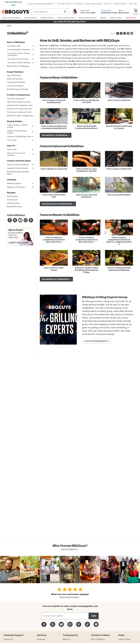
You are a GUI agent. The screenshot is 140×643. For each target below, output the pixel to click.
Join (93, 616)
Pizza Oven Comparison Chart (19, 112)
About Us (66, 639)
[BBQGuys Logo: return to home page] (16, 11)
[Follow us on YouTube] (61, 624)
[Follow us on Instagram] (70, 624)
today (16, 237)
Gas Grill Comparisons (16, 98)
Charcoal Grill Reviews (16, 82)
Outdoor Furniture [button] (46, 18)
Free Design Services (64, 4)
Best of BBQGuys (98, 639)
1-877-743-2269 (18, 242)
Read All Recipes (14, 207)
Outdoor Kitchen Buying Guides (17, 132)
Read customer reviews (69, 597)
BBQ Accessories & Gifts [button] (87, 18)
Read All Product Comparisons (20, 116)
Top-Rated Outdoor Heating (18, 62)
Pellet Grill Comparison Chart (19, 102)
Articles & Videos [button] (115, 18)
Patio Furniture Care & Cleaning (16, 154)
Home (9, 26)
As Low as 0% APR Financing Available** (41, 4)
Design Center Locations (93, 4)
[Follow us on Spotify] (96, 624)
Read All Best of (18, 66)
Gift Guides (12, 140)
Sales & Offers (124, 639)
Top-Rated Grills (13, 46)
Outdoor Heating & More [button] (66, 18)
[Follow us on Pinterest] (78, 624)
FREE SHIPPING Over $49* (13, 3)
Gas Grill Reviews (14, 75)
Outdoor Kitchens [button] (30, 18)
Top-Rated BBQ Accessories (18, 49)
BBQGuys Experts (14, 183)
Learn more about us (69, 549)
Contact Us (8, 639)
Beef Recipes (12, 196)
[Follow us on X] (52, 624)
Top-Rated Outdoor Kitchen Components (18, 54)
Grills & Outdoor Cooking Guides (17, 126)
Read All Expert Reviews (17, 89)
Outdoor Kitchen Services (17, 168)
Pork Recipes (12, 200)
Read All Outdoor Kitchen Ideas (18, 173)
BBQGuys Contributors (16, 187)
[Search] (64, 12)
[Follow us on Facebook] (43, 624)
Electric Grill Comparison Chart (19, 109)
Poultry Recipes (13, 203)
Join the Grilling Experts (96, 341)
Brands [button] (102, 18)
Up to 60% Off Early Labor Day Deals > (70, 21)
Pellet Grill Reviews (15, 79)
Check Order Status (119, 4)
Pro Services (78, 4)
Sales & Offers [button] (131, 18)
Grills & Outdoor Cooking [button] (11, 18)
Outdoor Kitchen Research (18, 164)
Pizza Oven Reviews (15, 86)
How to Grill (12, 149)
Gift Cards (107, 4)
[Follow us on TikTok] (87, 624)
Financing (41, 639)
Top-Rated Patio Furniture (18, 59)
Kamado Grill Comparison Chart (19, 105)
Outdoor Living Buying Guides (19, 136)
